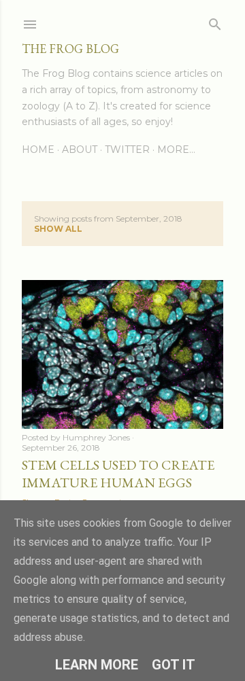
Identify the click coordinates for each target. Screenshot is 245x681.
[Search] (215, 21)
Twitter (127, 149)
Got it (173, 665)
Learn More (96, 665)
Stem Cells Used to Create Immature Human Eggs (118, 473)
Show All (58, 229)
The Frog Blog (70, 48)
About (79, 149)
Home (38, 149)
